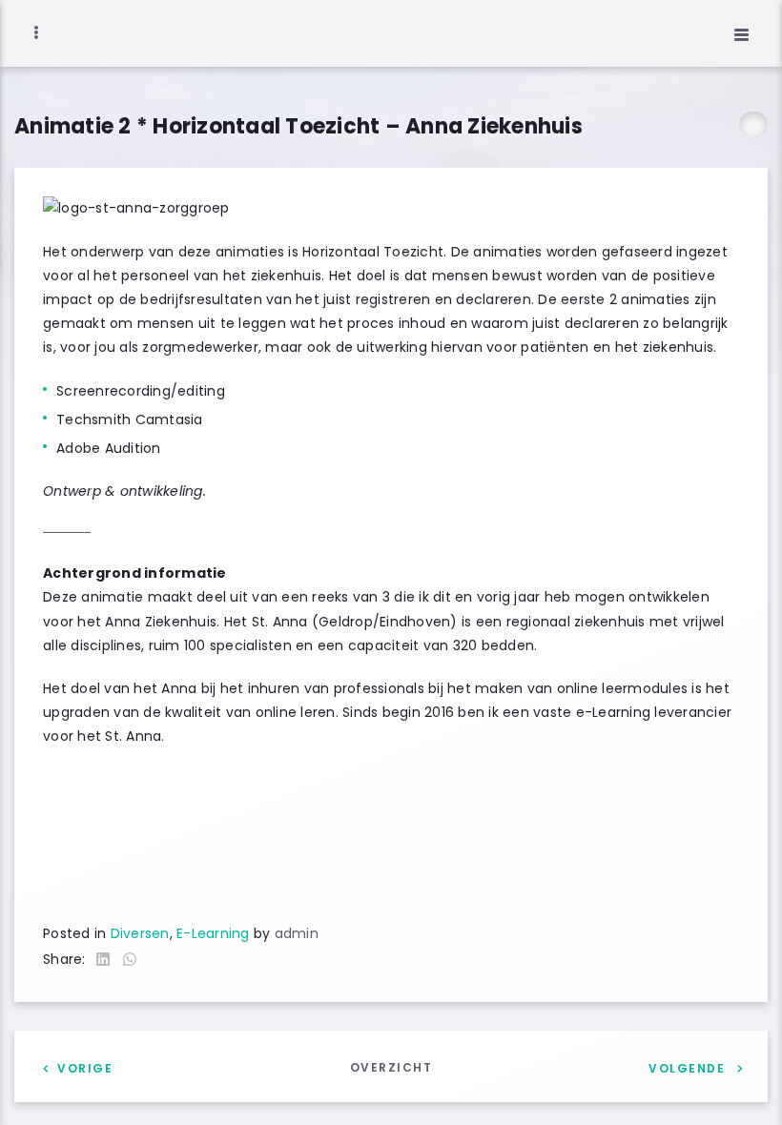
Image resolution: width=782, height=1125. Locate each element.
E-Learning (213, 933)
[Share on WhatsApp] (129, 960)
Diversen (140, 933)
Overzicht (391, 1067)
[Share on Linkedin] (103, 960)
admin (297, 933)
